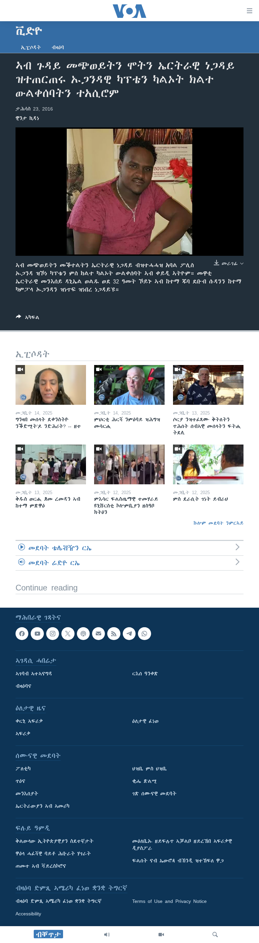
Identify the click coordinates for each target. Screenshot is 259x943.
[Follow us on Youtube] (37, 633)
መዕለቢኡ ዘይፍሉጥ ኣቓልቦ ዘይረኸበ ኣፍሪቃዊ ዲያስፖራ (182, 844)
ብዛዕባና (23, 686)
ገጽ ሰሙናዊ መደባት (154, 794)
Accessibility (28, 914)
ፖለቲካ (23, 769)
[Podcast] (83, 633)
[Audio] (107, 934)
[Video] (161, 934)
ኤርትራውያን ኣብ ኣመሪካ (42, 806)
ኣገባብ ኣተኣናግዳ (34, 674)
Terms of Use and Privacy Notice (169, 901)
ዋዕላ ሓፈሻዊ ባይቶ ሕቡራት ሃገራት (53, 854)
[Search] (215, 934)
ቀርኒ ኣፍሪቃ (29, 721)
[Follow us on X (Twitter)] (67, 633)
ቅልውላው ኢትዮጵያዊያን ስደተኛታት (54, 841)
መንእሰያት (27, 794)
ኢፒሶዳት (31, 47)
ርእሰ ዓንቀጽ (145, 674)
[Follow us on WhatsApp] (144, 633)
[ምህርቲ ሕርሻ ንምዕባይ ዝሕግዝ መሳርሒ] (129, 385)
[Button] (27, 318)
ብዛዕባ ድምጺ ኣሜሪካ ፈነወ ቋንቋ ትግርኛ (59, 901)
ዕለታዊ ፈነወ (145, 721)
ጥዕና (20, 781)
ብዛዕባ (58, 47)
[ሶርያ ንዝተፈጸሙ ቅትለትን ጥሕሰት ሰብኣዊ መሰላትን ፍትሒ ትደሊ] (208, 385)
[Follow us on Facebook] (22, 633)
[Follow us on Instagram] (52, 633)
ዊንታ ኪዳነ (27, 118)
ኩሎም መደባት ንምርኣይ (218, 523)
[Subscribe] (98, 633)
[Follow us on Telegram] (129, 633)
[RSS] (113, 633)
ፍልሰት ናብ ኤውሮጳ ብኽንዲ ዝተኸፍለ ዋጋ (178, 861)
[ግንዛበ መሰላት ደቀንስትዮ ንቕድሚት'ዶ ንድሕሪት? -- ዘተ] (51, 385)
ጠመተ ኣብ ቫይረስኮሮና (41, 866)
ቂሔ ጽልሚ (144, 781)
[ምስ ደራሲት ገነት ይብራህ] (208, 464)
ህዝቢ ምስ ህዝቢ (149, 769)
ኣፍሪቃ (23, 734)
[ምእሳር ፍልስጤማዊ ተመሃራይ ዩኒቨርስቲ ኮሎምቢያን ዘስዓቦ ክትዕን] (129, 464)
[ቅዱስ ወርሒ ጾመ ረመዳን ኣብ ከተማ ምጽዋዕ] (51, 464)
